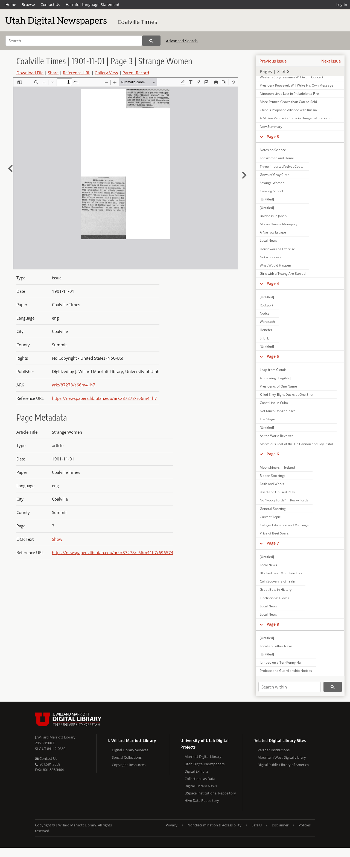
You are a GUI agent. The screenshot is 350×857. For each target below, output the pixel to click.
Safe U (257, 825)
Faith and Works (272, 483)
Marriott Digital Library (203, 756)
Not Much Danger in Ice (278, 411)
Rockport (266, 305)
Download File (29, 72)
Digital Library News (201, 786)
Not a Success (270, 257)
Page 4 (273, 283)
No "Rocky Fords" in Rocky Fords (284, 500)
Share (53, 72)
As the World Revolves (276, 435)
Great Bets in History (275, 589)
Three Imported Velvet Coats (281, 166)
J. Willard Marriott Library (55, 737)
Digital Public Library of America (283, 764)
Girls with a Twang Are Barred (282, 273)
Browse (28, 4)
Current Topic (270, 517)
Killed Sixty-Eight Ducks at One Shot (286, 394)
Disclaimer (280, 825)
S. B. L (264, 338)
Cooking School (271, 191)
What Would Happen (275, 265)
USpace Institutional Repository (210, 793)
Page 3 (273, 136)
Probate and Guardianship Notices (286, 670)
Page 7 (273, 543)
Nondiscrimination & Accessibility (214, 825)
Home (10, 4)
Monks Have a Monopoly (278, 224)
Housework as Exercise (277, 249)
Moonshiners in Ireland (277, 467)
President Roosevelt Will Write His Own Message (296, 85)
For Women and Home (277, 158)
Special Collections (127, 757)
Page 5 (273, 356)
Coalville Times (137, 22)
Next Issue (331, 61)
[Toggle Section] (261, 136)
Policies (305, 825)
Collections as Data (200, 778)
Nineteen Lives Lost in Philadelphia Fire (289, 93)
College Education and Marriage (284, 525)
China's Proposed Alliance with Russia (288, 110)
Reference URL (76, 72)
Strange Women (272, 183)
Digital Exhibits (196, 771)
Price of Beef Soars (274, 533)
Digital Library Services (130, 749)
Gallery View (106, 72)
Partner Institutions (274, 749)
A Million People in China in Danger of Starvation (296, 118)
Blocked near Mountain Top (281, 573)
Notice (265, 313)
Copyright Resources (128, 764)
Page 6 (273, 453)
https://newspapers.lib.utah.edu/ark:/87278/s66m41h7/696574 (112, 552)
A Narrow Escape (273, 232)
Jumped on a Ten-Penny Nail (281, 662)
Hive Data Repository (202, 800)
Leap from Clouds (273, 369)
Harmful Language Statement (92, 4)
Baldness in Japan (273, 216)
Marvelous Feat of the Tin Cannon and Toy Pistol (296, 444)
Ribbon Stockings (272, 475)
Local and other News (276, 646)
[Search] (151, 41)
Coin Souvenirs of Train (277, 581)
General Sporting (273, 508)
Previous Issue (273, 61)
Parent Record (135, 72)
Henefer (266, 329)
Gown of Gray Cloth (274, 174)
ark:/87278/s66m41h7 (73, 385)
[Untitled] (267, 199)
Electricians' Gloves (274, 598)
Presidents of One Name (278, 386)
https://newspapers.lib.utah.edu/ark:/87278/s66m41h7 (104, 398)
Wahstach (267, 321)
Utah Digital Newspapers (204, 763)
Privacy (171, 825)
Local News (268, 240)
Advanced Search (182, 40)
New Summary (271, 126)
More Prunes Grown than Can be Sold (288, 101)
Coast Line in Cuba (274, 402)
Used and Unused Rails (277, 492)
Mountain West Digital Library (282, 757)
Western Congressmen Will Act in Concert (291, 77)
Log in (341, 4)
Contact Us (50, 4)
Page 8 (273, 624)
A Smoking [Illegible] (275, 378)
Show (57, 539)
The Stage (267, 419)
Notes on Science (273, 149)
